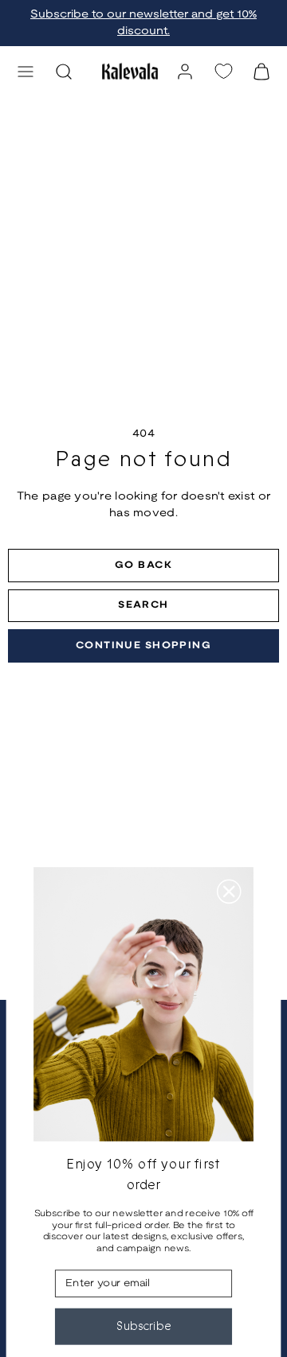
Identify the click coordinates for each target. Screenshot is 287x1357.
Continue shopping (143, 645)
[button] (25, 71)
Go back (143, 565)
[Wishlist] (223, 71)
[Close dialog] (229, 891)
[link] (185, 71)
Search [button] (143, 605)
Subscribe (143, 1326)
